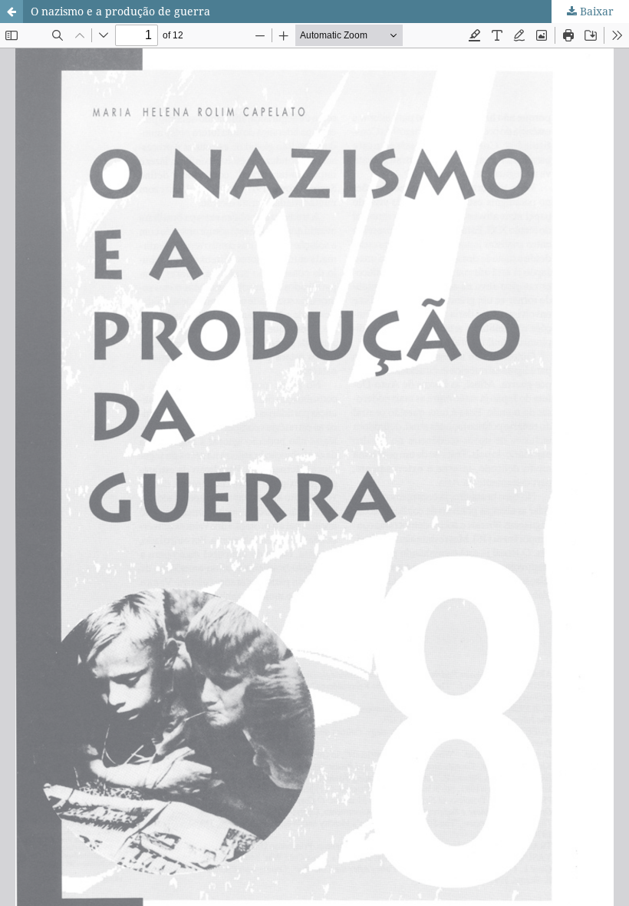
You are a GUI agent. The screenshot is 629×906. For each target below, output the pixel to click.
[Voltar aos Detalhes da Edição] (11, 11)
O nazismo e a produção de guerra (120, 11)
